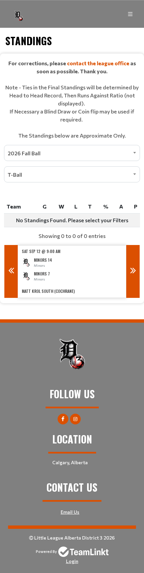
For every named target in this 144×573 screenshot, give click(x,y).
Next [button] (133, 271)
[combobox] (72, 153)
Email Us (70, 512)
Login (72, 561)
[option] (72, 272)
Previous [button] (11, 271)
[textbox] (72, 99)
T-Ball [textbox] (15, 174)
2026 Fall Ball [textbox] (24, 153)
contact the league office (98, 63)
